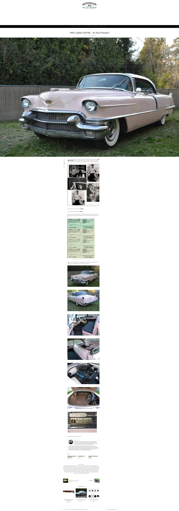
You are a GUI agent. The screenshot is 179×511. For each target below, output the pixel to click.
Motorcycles (96, 26)
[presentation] (65, 496)
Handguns (88, 26)
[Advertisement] (89, 18)
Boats (76, 26)
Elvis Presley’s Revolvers (81, 456)
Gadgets (85, 26)
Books (79, 26)
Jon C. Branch (86, 35)
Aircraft (73, 26)
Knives (92, 26)
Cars (82, 26)
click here (81, 211)
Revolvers (101, 26)
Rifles (105, 26)
